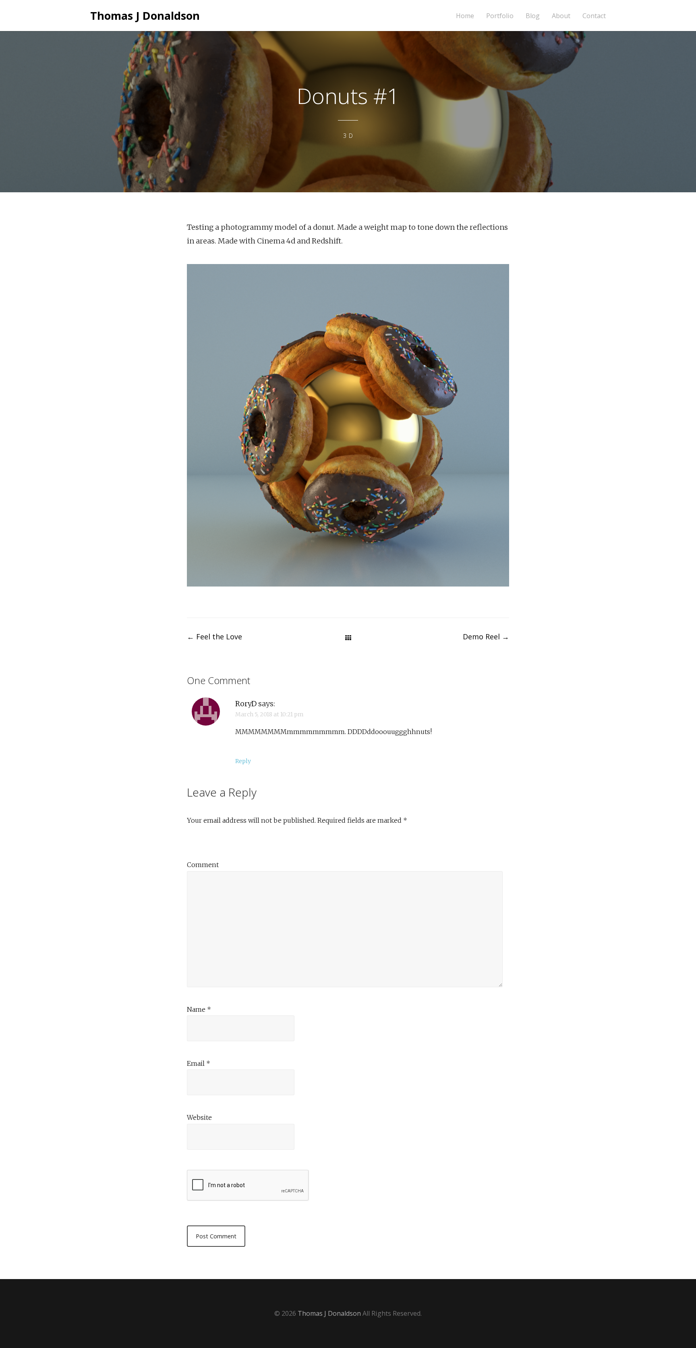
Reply (243, 761)
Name (199, 1009)
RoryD (246, 703)
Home (465, 16)
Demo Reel (486, 636)
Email (198, 1063)
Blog (533, 16)
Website (199, 1117)
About (561, 16)
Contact (594, 16)
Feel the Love (214, 636)
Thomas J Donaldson (145, 15)
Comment (203, 865)
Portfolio (500, 16)
